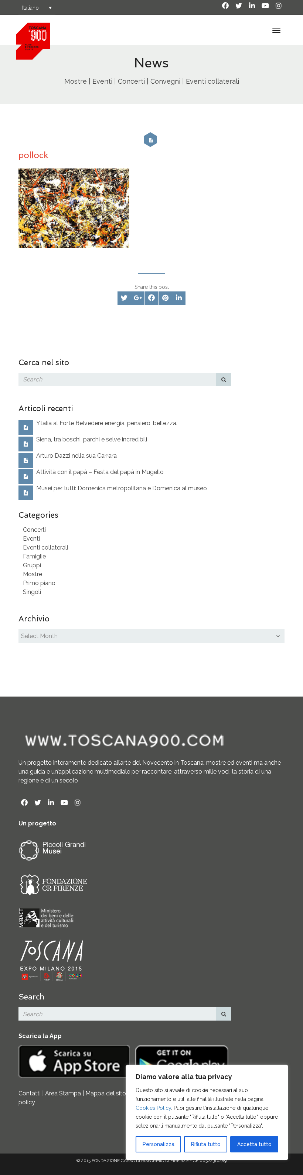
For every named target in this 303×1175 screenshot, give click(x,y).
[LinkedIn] (252, 6)
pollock (33, 155)
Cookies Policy (153, 1108)
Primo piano (39, 583)
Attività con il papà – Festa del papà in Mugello (100, 471)
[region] (207, 1112)
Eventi (31, 538)
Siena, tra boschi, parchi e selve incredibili (91, 439)
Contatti (29, 1093)
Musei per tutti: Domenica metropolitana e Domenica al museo (121, 488)
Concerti (34, 529)
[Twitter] (239, 6)
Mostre (32, 574)
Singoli (32, 591)
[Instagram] (278, 6)
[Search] (224, 379)
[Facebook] (225, 6)
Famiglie (34, 556)
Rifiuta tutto (206, 1144)
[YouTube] (265, 6)
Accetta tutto (254, 1144)
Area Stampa (63, 1093)
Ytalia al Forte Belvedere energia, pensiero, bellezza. (106, 423)
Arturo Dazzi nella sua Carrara (76, 455)
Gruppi (32, 565)
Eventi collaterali (45, 547)
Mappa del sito (105, 1093)
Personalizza (158, 1144)
